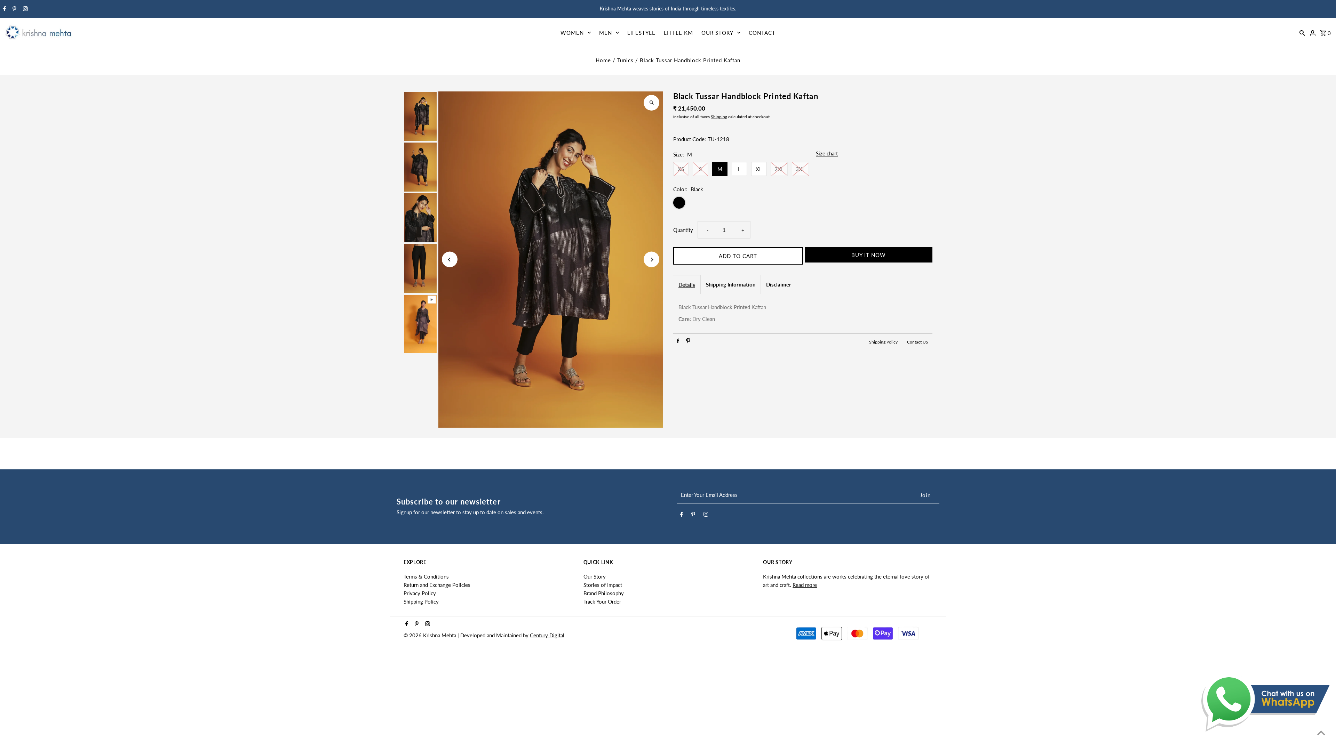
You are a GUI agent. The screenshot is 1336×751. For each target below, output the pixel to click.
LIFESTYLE (641, 33)
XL (759, 169)
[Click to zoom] (651, 103)
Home (603, 60)
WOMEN (572, 33)
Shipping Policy (884, 342)
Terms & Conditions (426, 576)
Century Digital (547, 635)
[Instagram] (24, 9)
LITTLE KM (678, 33)
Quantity (683, 230)
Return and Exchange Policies (437, 585)
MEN (605, 33)
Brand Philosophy (603, 593)
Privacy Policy (420, 593)
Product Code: (689, 139)
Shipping (719, 116)
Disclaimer (778, 284)
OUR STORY (717, 33)
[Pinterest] (13, 9)
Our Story (594, 576)
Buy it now (868, 255)
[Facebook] (3, 9)
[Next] (651, 259)
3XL (800, 169)
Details (686, 285)
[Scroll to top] (1321, 733)
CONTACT (762, 33)
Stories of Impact (602, 585)
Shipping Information (730, 284)
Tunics (625, 60)
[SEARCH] (1302, 32)
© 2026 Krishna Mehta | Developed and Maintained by (467, 635)
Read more (805, 585)
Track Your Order (602, 601)
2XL (779, 169)
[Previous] (450, 259)
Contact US (917, 342)
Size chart (827, 153)
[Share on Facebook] (678, 341)
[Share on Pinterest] (688, 341)
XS (681, 169)
